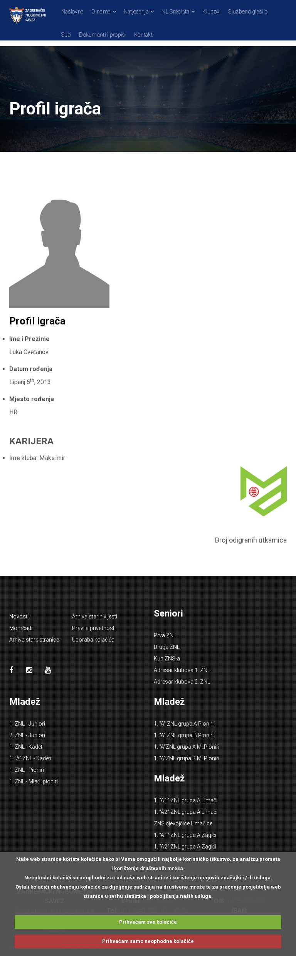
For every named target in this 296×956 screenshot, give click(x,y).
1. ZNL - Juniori (27, 724)
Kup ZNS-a (167, 658)
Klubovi (211, 11)
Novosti (19, 616)
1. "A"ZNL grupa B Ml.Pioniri (186, 758)
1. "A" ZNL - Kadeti (30, 758)
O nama (101, 11)
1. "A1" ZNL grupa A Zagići (185, 835)
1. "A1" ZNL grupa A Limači (185, 800)
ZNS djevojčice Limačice (183, 823)
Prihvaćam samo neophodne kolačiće (148, 941)
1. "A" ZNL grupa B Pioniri (184, 735)
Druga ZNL (167, 647)
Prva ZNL (165, 635)
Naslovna (72, 11)
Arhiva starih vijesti (94, 616)
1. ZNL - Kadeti (26, 747)
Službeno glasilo (247, 11)
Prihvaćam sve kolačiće (148, 922)
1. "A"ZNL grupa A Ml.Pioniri (186, 747)
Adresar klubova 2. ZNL (182, 682)
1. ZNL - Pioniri (26, 770)
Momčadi (20, 628)
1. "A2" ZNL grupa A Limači (185, 812)
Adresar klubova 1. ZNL (182, 670)
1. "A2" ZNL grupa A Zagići (185, 846)
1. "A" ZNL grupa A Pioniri (184, 724)
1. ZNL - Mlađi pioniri (33, 781)
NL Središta (175, 11)
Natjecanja (136, 11)
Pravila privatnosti (94, 628)
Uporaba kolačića (93, 640)
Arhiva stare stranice (34, 640)
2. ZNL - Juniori (27, 735)
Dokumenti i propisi (102, 35)
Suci (66, 35)
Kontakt (143, 35)
